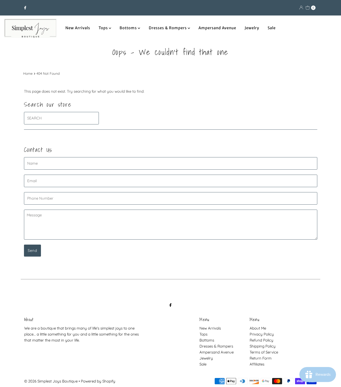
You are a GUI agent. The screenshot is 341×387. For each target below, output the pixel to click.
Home (28, 73)
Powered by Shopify (98, 381)
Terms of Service (264, 352)
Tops (104, 27)
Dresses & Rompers (168, 27)
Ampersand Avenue (217, 27)
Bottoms (129, 27)
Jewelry (252, 27)
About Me (258, 328)
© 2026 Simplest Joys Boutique (51, 381)
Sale (272, 27)
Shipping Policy (263, 346)
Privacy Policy (262, 334)
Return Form (261, 358)
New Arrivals (77, 27)
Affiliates (257, 364)
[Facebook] (25, 7)
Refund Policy (261, 340)
